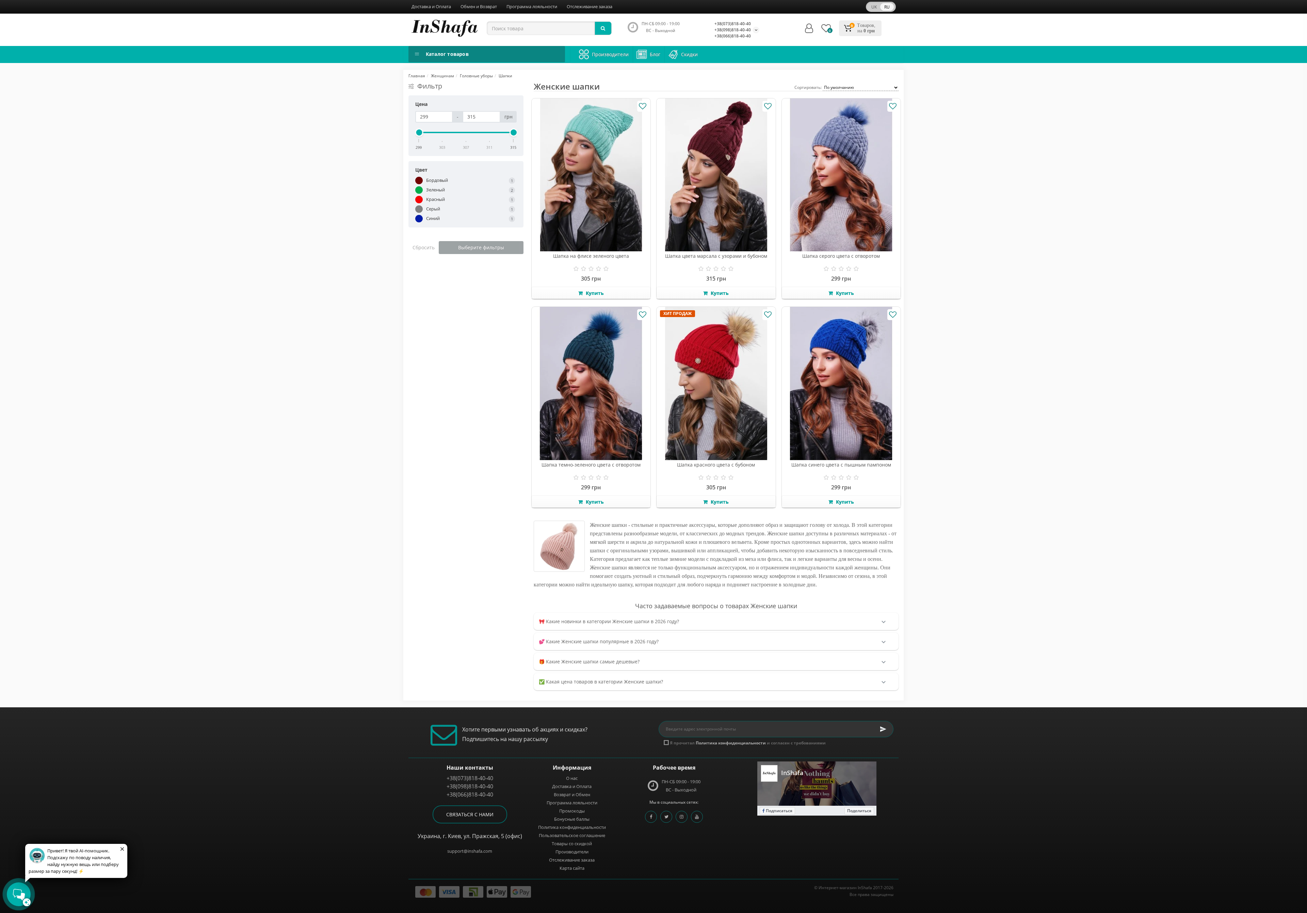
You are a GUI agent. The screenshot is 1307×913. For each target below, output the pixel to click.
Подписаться (778, 811)
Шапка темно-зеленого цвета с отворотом (591, 464)
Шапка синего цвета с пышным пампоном (841, 464)
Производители (571, 852)
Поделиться (859, 811)
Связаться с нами (470, 814)
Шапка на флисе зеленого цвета (591, 256)
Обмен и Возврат (479, 6)
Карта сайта (572, 868)
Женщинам (442, 76)
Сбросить (424, 247)
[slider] (419, 132)
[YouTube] (697, 817)
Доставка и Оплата (431, 6)
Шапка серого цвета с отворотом (841, 256)
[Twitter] (666, 817)
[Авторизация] (809, 28)
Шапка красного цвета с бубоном (716, 464)
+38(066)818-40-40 (732, 36)
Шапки (505, 76)
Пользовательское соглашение (572, 835)
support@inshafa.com (469, 851)
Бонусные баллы (572, 819)
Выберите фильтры (481, 247)
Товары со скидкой (572, 843)
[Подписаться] (883, 729)
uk (874, 7)
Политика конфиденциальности (572, 827)
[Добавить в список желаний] (642, 106)
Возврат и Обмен (572, 794)
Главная (416, 76)
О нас (572, 778)
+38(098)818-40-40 (732, 30)
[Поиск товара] (603, 28)
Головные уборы (476, 76)
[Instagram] (682, 817)
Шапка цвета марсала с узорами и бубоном (716, 256)
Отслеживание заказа (589, 6)
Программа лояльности (531, 6)
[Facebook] (651, 817)
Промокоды (572, 811)
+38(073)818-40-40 (732, 24)
